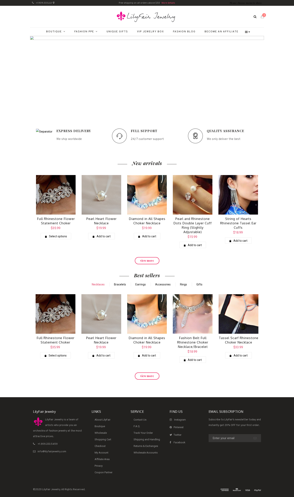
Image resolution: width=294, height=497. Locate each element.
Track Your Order (143, 432)
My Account (101, 452)
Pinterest (179, 427)
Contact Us (140, 419)
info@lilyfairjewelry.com (52, 451)
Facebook (179, 442)
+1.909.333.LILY (44, 3)
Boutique (100, 426)
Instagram (180, 419)
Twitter (177, 434)
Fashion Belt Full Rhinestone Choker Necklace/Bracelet (192, 342)
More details (168, 3)
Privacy (99, 465)
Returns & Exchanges (146, 446)
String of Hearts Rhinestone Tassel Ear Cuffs (238, 223)
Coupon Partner (103, 472)
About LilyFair (102, 419)
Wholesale (101, 432)
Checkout (100, 446)
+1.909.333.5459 (48, 444)
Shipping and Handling (147, 439)
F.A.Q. (137, 426)
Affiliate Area (102, 459)
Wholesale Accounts (146, 452)
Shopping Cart (103, 439)
